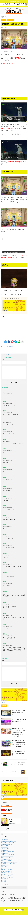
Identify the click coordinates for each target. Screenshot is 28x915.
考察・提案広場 (9, 346)
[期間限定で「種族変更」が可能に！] (15, 341)
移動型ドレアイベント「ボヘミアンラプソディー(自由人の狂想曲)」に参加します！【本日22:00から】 (18, 732)
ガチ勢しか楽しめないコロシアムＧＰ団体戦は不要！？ (18, 753)
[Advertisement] (14, 80)
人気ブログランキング (14, 311)
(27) (7, 17)
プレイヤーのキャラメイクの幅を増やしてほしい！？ (18, 712)
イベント (4, 346)
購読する (5, 799)
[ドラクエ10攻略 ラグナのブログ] (14, 4)
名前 (3, 359)
